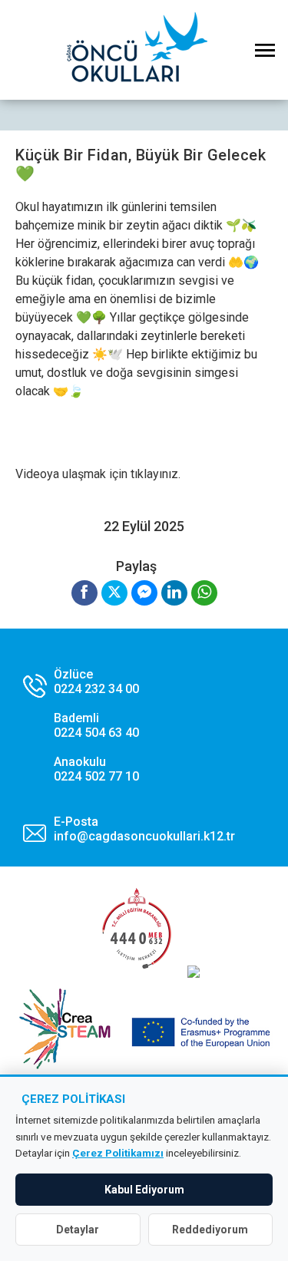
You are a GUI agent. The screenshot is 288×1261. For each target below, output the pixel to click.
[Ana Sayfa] (144, 50)
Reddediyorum (210, 1229)
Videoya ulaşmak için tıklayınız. (97, 474)
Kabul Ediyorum (144, 1189)
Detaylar (77, 1229)
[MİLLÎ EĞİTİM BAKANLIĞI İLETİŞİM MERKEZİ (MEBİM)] (136, 973)
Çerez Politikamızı (118, 1153)
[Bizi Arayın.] (81, 725)
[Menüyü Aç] (265, 50)
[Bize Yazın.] (129, 829)
